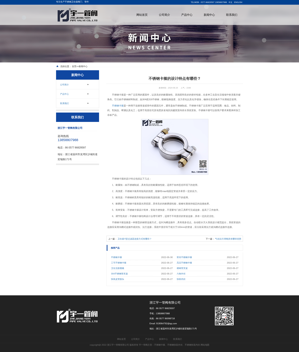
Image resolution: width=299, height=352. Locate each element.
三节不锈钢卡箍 (118, 262)
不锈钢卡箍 (118, 105)
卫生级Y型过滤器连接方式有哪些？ (135, 239)
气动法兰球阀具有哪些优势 (228, 239)
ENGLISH (238, 2)
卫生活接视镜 (117, 268)
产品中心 (186, 14)
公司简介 (164, 14)
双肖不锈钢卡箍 (184, 257)
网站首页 (142, 14)
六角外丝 (181, 273)
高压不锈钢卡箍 (184, 262)
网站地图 (205, 345)
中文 (230, 2)
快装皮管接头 (117, 279)
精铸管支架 (182, 268)
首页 (74, 66)
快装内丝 (181, 279)
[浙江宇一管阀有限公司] (78, 14)
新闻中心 (209, 14)
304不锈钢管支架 (119, 273)
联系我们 (231, 14)
